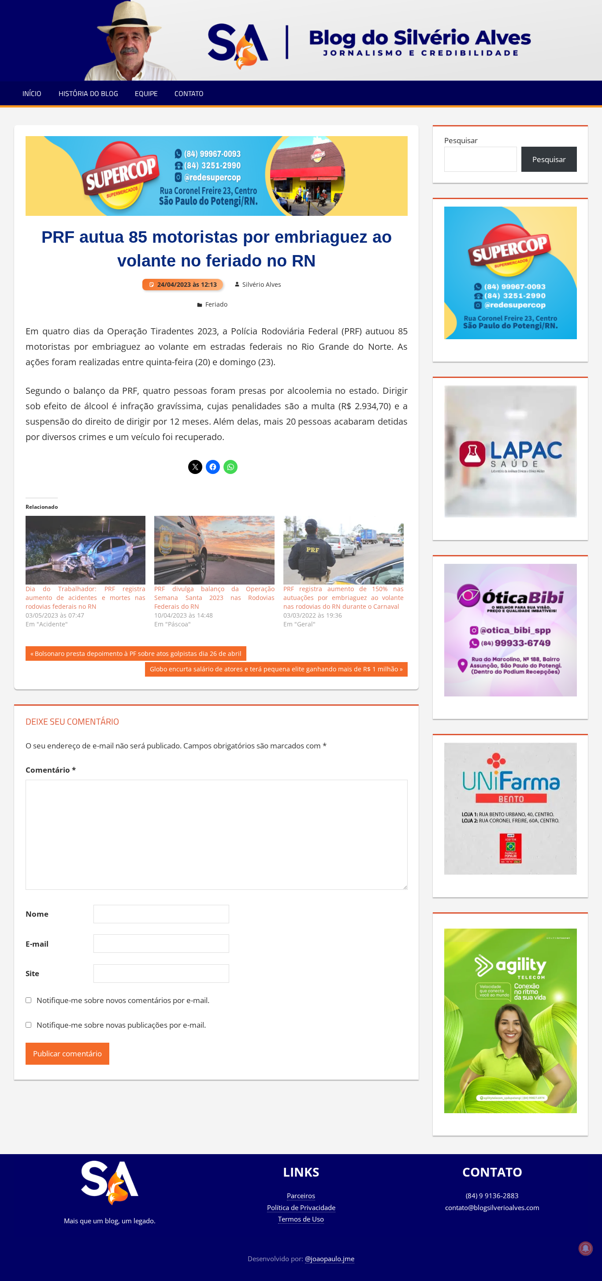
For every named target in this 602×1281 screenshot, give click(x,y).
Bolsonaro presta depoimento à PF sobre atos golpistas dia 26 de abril (138, 655)
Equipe (146, 93)
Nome (37, 914)
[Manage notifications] (586, 1248)
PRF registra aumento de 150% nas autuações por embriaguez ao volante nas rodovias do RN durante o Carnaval (343, 598)
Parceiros (301, 1195)
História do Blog (88, 93)
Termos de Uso (301, 1218)
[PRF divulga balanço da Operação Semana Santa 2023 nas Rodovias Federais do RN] (214, 550)
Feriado (216, 304)
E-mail (37, 944)
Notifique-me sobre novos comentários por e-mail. (123, 1000)
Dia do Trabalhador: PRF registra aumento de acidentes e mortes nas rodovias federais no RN (86, 598)
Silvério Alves (261, 284)
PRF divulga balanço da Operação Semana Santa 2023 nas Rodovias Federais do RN (214, 598)
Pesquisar (461, 140)
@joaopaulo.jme (329, 1258)
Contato (189, 93)
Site (32, 973)
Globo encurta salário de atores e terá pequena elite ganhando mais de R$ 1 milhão (273, 670)
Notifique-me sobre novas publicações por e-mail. (121, 1025)
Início (31, 93)
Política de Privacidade (301, 1207)
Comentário (51, 770)
